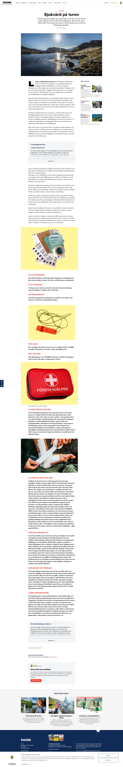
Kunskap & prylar (32, 2)
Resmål (18, 2)
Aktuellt (50, 2)
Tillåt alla (108, 755)
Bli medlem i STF (36, 680)
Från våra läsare (57, 2)
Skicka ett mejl (53, 657)
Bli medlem (51, 746)
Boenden (45, 2)
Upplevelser (24, 2)
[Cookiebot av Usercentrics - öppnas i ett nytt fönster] (12, 764)
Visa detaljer (24, 764)
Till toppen (98, 731)
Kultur (39, 2)
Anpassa (107, 760)
